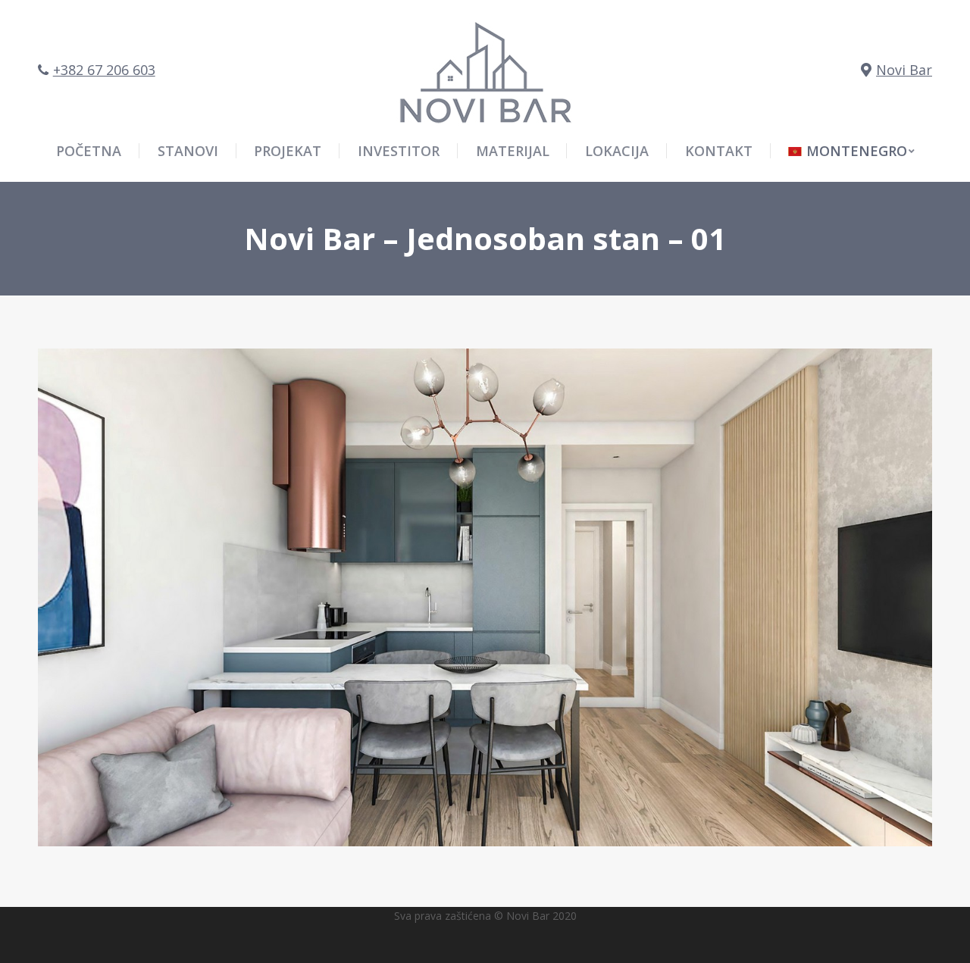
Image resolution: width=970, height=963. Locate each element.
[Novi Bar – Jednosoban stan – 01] (485, 597)
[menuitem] (851, 151)
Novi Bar (904, 69)
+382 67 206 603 (104, 69)
